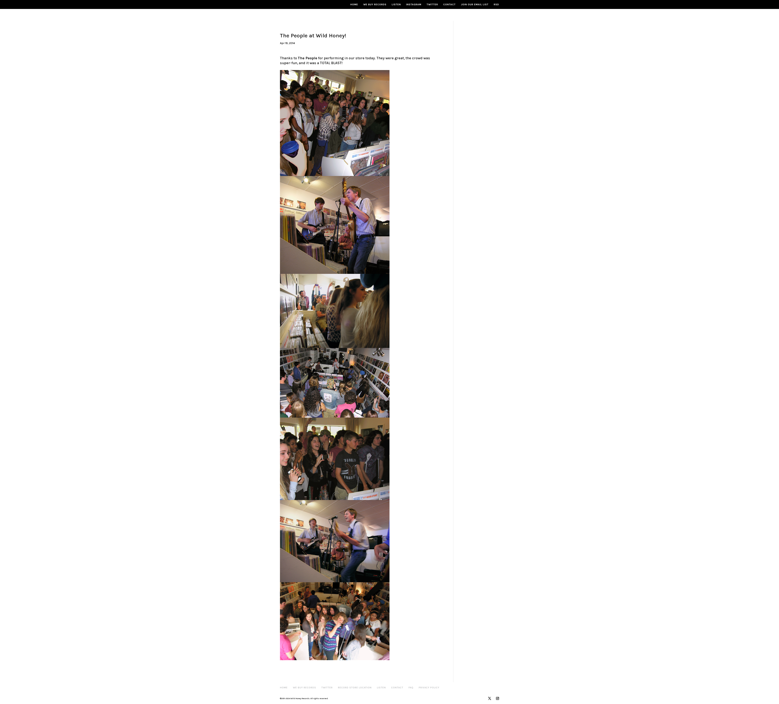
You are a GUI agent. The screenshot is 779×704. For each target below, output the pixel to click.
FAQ (411, 687)
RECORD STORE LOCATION (355, 687)
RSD (496, 4)
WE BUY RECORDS (374, 4)
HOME (354, 4)
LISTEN (396, 4)
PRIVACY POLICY (429, 687)
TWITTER (432, 4)
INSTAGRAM (413, 4)
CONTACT (449, 4)
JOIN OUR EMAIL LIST (474, 4)
